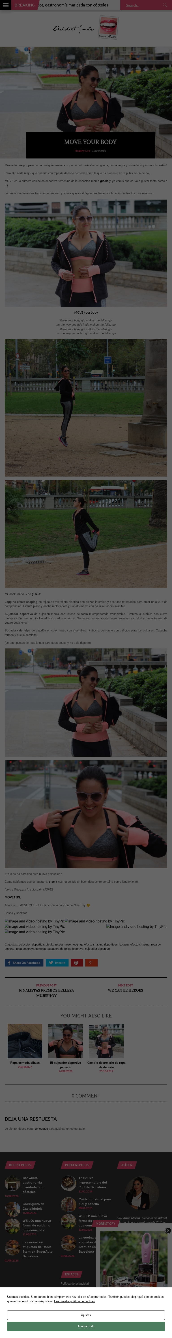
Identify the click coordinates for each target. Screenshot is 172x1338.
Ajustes (86, 1315)
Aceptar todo (86, 1326)
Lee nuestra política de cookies (74, 1301)
